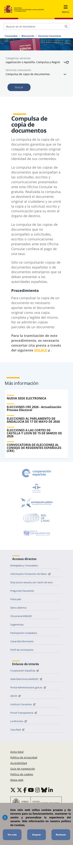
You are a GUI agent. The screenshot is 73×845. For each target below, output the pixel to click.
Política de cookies (21, 774)
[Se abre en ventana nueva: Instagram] (37, 789)
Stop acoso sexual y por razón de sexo (31, 582)
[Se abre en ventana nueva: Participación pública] (36, 503)
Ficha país (15, 599)
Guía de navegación (22, 768)
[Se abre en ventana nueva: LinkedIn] (50, 789)
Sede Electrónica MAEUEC (24, 679)
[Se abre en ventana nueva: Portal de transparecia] (36, 533)
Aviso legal (17, 752)
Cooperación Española (23, 670)
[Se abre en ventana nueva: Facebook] (25, 789)
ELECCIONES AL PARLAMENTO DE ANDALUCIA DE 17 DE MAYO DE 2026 (33, 420)
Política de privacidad (23, 757)
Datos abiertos (18, 607)
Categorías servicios (18, 58)
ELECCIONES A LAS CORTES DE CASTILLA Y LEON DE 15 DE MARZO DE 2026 (34, 433)
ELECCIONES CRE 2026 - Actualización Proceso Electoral (34, 408)
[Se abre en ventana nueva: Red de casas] (36, 518)
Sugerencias (17, 624)
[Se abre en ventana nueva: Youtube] (31, 789)
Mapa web (16, 780)
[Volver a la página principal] (24, 9)
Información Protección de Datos (29, 574)
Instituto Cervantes (21, 704)
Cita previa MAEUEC (21, 616)
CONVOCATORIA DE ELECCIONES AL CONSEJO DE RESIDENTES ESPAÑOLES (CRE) (34, 448)
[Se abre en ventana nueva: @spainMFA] (19, 789)
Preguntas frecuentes (22, 590)
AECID (14, 696)
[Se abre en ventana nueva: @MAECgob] (13, 789)
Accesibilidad (18, 763)
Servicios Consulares (49, 36)
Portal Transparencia (22, 712)
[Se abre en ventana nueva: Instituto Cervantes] (36, 488)
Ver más (12, 834)
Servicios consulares (18, 70)
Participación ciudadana (23, 633)
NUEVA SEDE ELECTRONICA (26, 398)
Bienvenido (28, 36)
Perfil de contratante (21, 649)
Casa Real (15, 729)
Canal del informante (22, 641)
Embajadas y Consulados (24, 565)
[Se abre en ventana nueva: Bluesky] (44, 789)
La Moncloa (17, 721)
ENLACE (40, 350)
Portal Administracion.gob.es (26, 687)
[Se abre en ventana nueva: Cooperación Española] (36, 473)
